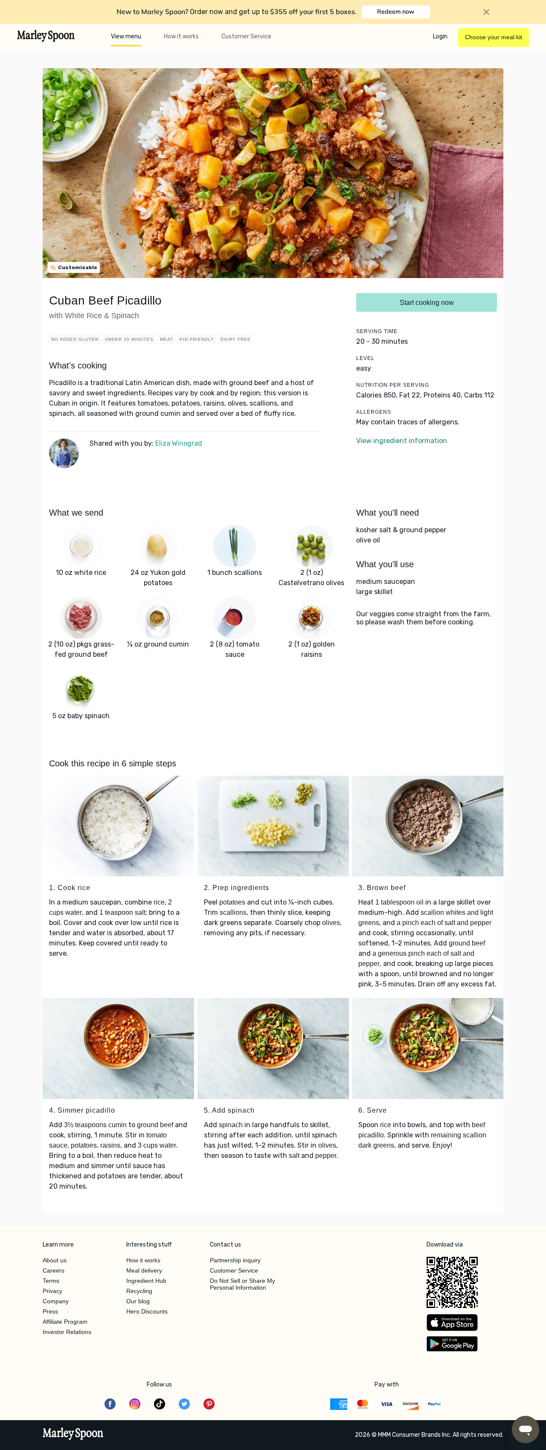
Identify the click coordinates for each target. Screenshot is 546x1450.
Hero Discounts (147, 1311)
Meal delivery (144, 1270)
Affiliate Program (65, 1321)
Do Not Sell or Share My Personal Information (242, 1284)
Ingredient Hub (146, 1280)
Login (440, 36)
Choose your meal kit (493, 37)
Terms (51, 1280)
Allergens (373, 412)
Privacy (52, 1291)
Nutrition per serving (392, 385)
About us (55, 1260)
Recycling (139, 1291)
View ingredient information (401, 441)
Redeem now (395, 11)
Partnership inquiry (235, 1260)
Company (56, 1301)
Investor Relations (67, 1331)
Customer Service (246, 36)
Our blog (138, 1301)
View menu (126, 36)
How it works (181, 36)
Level (365, 358)
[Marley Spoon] (73, 1434)
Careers (53, 1270)
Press (50, 1311)
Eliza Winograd (178, 443)
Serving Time (377, 331)
